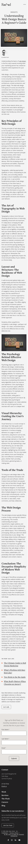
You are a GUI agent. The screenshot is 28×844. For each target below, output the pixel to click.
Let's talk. (6, 707)
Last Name (5, 739)
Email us (4, 786)
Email (4, 748)
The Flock (6, 798)
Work (4, 792)
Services (5, 795)
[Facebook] (8, 840)
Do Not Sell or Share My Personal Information (14, 835)
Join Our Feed (7, 825)
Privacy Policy (14, 833)
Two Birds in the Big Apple (15, 677)
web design (22, 61)
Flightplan (5, 833)
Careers (5, 802)
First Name (5, 729)
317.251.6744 (5, 784)
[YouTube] (19, 840)
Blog (3, 805)
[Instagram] (12, 840)
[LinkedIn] (15, 840)
